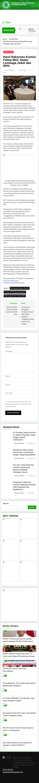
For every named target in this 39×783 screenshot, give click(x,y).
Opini (4, 688)
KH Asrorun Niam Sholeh (20, 288)
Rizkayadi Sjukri (19, 443)
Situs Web (9, 393)
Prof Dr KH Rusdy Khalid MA (15, 292)
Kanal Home (8, 52)
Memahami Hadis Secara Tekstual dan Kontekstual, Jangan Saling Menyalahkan (24, 452)
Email (7, 384)
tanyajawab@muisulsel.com (13, 772)
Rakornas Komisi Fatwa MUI (15, 296)
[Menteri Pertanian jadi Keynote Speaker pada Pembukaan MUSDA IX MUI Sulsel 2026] (22, 31)
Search (6, 503)
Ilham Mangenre (10, 70)
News (4, 644)
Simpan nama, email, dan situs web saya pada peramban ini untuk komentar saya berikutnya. (18, 404)
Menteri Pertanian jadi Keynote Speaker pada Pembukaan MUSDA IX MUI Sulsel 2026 (32, 30)
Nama (8, 376)
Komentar (9, 351)
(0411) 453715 (8, 769)
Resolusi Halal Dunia (10, 280)
